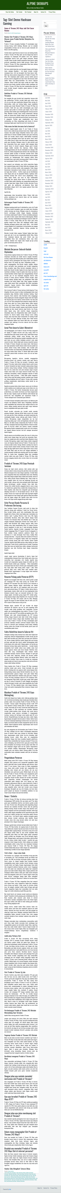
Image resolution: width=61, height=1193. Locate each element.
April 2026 (48, 103)
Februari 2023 (48, 208)
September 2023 (49, 189)
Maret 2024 (48, 172)
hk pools (46, 248)
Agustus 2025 (48, 125)
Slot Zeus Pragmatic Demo (17, 1179)
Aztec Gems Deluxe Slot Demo (23, 1174)
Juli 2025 (47, 128)
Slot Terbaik (19, 12)
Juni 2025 (47, 131)
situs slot (46, 254)
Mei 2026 (47, 101)
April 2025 (48, 136)
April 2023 (48, 203)
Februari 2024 (48, 175)
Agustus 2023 (48, 192)
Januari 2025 (48, 145)
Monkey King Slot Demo (30, 1176)
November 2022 (49, 216)
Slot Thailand (28, 12)
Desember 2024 (49, 147)
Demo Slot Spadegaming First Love (25, 1175)
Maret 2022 (48, 230)
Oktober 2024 (48, 153)
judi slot (46, 273)
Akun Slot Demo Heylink (21, 1172)
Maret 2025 (48, 139)
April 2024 (48, 169)
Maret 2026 (48, 106)
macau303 (46, 270)
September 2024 (49, 156)
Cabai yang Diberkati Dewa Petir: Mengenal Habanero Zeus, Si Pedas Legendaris (50, 52)
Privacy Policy (52, 12)
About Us (36, 12)
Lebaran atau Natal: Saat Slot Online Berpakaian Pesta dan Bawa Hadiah (50, 62)
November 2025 (49, 117)
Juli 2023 (47, 194)
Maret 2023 (48, 205)
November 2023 (49, 183)
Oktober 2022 (48, 219)
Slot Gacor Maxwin (48, 257)
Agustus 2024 (48, 158)
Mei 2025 (47, 134)
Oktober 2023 (48, 186)
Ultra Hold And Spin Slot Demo (28, 1179)
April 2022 (48, 227)
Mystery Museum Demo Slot (9, 1178)
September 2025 (49, 123)
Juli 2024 (47, 161)
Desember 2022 (49, 214)
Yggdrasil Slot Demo (21, 1181)
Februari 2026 (48, 109)
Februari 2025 (48, 142)
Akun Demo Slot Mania (11, 1172)
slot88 (45, 245)
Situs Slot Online (10, 12)
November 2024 (49, 150)
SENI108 (46, 264)
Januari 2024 (48, 178)
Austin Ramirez (18, 33)
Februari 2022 (48, 233)
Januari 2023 (48, 211)
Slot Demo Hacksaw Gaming (30, 1178)
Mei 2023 (47, 200)
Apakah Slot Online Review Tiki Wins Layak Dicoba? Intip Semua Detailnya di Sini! (50, 82)
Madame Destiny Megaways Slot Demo (18, 1176)
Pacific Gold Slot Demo (19, 1178)
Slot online (46, 289)
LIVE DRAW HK (47, 260)
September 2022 (49, 222)
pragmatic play (47, 279)
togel (45, 251)
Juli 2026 (47, 98)
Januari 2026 (48, 112)
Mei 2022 (47, 225)
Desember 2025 (49, 114)
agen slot (46, 286)
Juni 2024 (47, 164)
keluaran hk (46, 267)
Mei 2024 (47, 167)
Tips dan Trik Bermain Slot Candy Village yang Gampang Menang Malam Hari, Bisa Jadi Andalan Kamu (50, 41)
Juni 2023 (47, 197)
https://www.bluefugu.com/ (50, 276)
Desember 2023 (49, 181)
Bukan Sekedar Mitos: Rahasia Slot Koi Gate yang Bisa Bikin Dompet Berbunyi (50, 71)
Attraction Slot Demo (13, 1174)
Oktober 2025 (48, 120)
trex (10, 1189)
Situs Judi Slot (11, 1171)
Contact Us (43, 12)
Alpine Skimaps (37, 3)
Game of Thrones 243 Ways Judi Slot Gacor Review (19, 29)
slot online (46, 283)
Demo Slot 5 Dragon (14, 1175)
